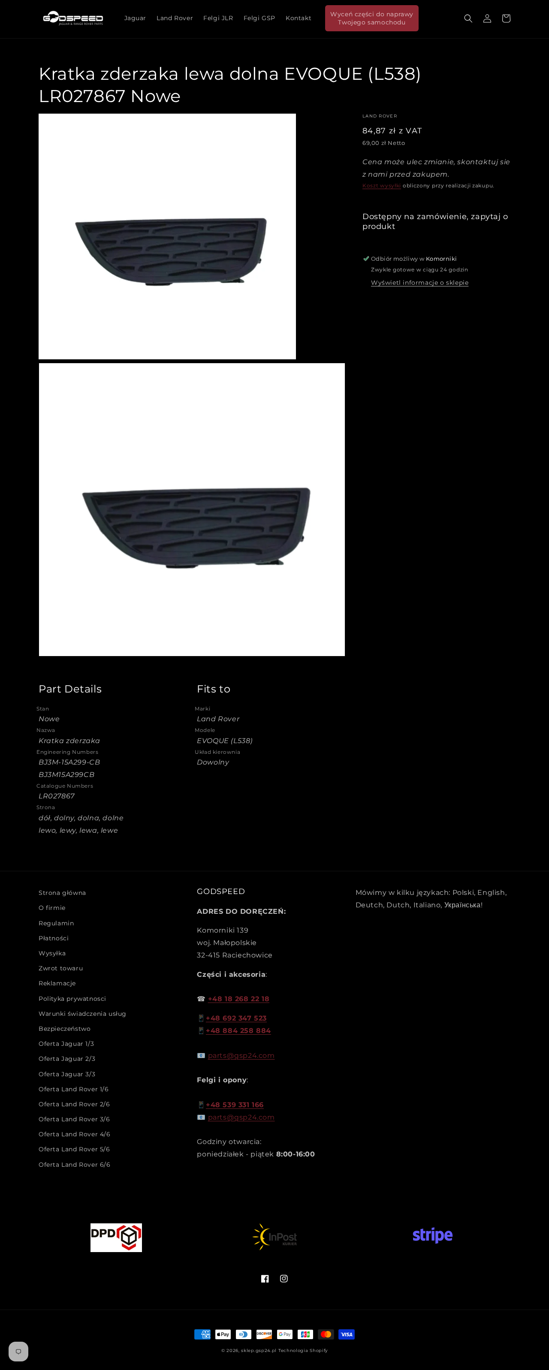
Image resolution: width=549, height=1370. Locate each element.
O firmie (52, 908)
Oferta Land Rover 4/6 (75, 1134)
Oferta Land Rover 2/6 (74, 1104)
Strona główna (62, 893)
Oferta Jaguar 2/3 (67, 1059)
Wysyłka (52, 953)
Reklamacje (57, 983)
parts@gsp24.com (241, 1055)
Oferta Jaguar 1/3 (66, 1044)
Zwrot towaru (61, 968)
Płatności (54, 938)
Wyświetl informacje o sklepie (419, 282)
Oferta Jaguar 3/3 (67, 1074)
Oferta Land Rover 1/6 (74, 1089)
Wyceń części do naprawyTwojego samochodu (371, 18)
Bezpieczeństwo (64, 1029)
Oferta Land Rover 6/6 (75, 1164)
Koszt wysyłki (381, 185)
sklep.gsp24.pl (259, 1350)
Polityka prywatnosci (72, 999)
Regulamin (56, 923)
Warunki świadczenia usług (83, 1014)
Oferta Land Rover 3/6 (74, 1119)
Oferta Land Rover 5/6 (74, 1149)
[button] (468, 18)
